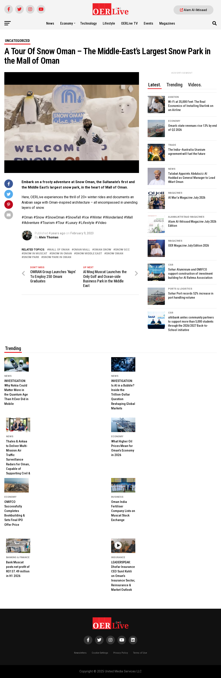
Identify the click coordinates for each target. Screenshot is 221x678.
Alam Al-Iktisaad (195, 10)
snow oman (114, 253)
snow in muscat (35, 253)
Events (148, 23)
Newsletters (80, 652)
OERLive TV (129, 23)
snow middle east (89, 253)
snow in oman (61, 253)
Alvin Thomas (48, 237)
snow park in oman (57, 257)
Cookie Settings (100, 652)
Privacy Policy (120, 652)
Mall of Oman (59, 249)
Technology (88, 23)
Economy (66, 23)
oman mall (81, 249)
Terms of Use (140, 652)
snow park (31, 257)
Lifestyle (109, 23)
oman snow (102, 249)
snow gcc (122, 249)
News (50, 23)
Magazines (167, 23)
